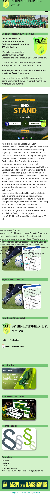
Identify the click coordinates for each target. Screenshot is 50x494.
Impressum (25, 263)
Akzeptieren (11, 259)
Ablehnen (33, 259)
